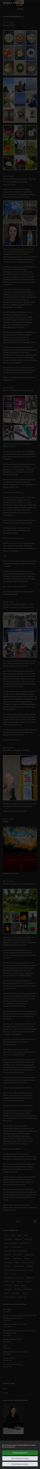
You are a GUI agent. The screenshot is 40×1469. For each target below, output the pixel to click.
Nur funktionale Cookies (20, 1458)
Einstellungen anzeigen (20, 1464)
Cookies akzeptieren (20, 1453)
